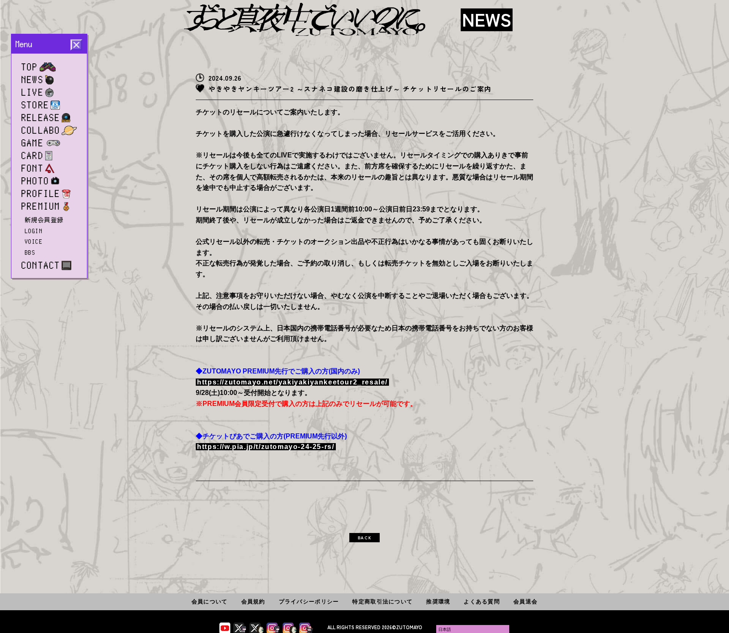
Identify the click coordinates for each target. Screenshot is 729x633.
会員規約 (253, 601)
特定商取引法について (382, 601)
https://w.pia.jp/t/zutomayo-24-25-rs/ (265, 446)
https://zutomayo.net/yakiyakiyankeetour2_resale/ (292, 382)
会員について (210, 601)
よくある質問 (482, 601)
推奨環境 (438, 601)
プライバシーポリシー (309, 601)
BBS (30, 252)
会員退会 (525, 601)
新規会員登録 (44, 219)
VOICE (34, 241)
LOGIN (34, 230)
